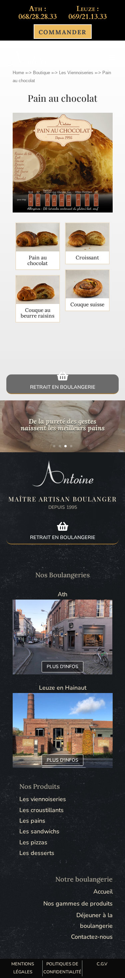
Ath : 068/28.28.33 (37, 13)
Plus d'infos (62, 666)
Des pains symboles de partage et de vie (63, 428)
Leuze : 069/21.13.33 (87, 13)
